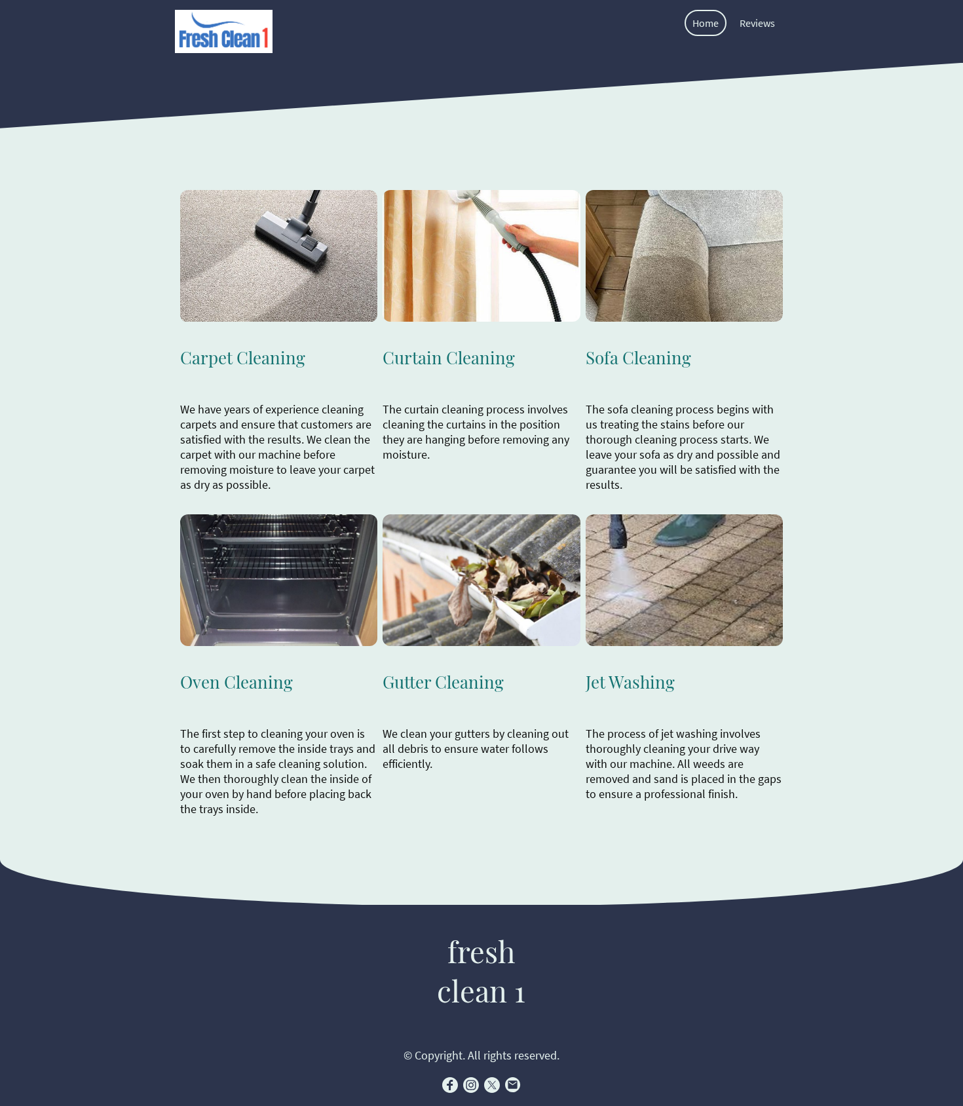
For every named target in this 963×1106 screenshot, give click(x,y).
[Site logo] (224, 31)
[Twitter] (492, 1085)
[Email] (513, 1085)
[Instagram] (471, 1085)
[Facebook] (450, 1085)
